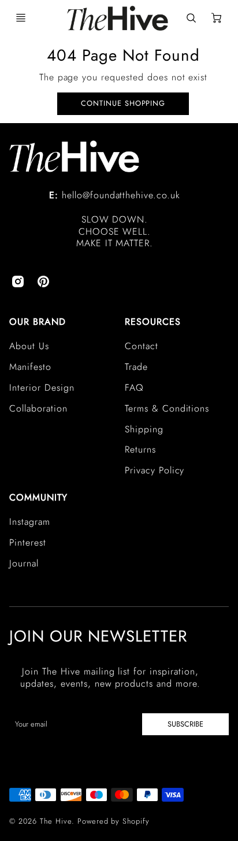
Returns (140, 449)
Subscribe (185, 723)
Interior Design (41, 387)
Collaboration (38, 408)
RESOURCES (153, 321)
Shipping (144, 429)
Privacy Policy (154, 470)
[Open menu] (20, 17)
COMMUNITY (38, 497)
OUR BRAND (37, 321)
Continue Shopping (123, 103)
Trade (136, 366)
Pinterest (27, 542)
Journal (24, 563)
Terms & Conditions (167, 408)
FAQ (134, 387)
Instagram (29, 521)
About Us (29, 346)
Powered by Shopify (113, 821)
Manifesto (30, 366)
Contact (141, 346)
